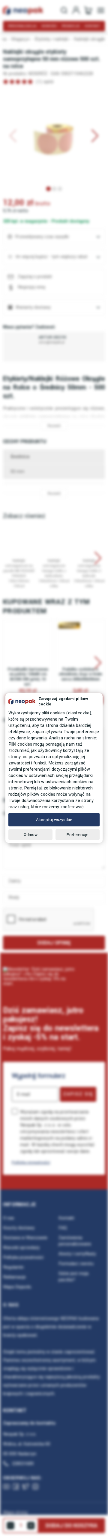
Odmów (31, 834)
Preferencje (77, 834)
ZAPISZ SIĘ (78, 1094)
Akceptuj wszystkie (54, 820)
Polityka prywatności (31, 1162)
